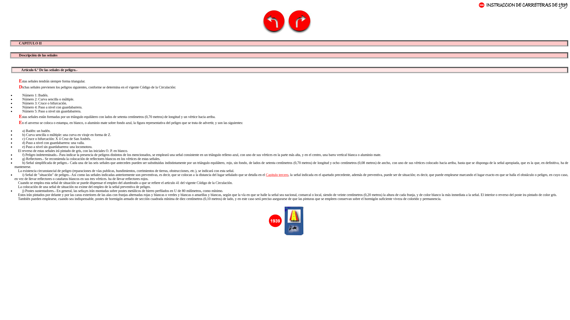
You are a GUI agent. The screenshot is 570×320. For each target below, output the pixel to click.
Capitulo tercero (277, 175)
